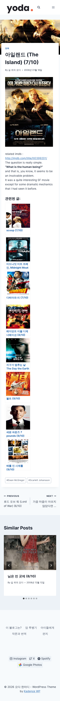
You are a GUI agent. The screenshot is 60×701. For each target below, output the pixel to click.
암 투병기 (31, 627)
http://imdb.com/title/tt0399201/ (26, 158)
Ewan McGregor (15, 480)
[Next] (51, 565)
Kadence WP (32, 691)
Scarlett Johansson (39, 480)
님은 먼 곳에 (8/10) (22, 576)
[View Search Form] (39, 7)
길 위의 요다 (14, 70)
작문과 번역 (19, 633)
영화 (7, 48)
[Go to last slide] (9, 565)
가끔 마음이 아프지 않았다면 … (44, 501)
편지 (45, 633)
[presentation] (30, 552)
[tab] (23, 598)
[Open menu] (53, 7)
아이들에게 (47, 627)
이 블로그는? (14, 627)
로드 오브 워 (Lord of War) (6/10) (15, 501)
